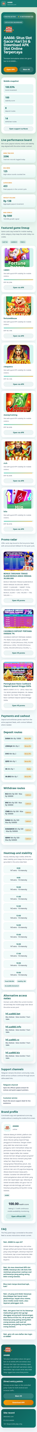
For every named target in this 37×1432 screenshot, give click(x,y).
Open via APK (18, 287)
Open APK (11, 69)
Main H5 (26, 69)
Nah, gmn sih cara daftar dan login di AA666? (17, 1335)
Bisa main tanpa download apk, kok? (16, 1285)
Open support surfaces (18, 129)
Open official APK (18, 1216)
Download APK (18, 1402)
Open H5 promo (18, 600)
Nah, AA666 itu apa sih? (13, 1242)
